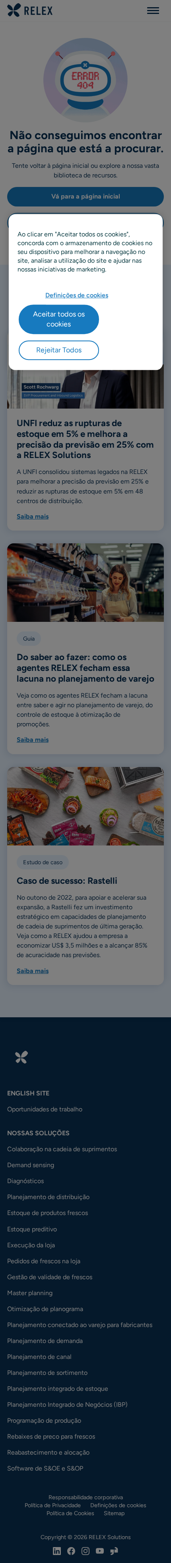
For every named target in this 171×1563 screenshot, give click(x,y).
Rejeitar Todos (59, 350)
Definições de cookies (76, 295)
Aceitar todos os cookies (59, 319)
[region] (86, 292)
